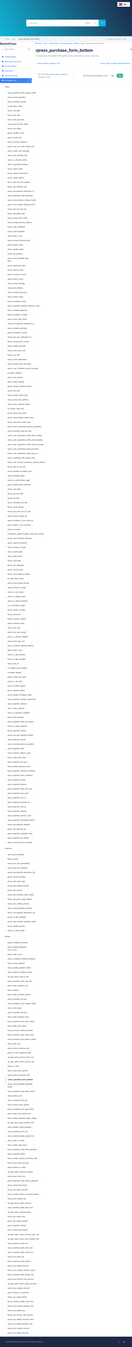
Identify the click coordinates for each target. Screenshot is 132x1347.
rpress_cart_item (14, 115)
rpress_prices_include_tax (17, 516)
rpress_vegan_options (16, 178)
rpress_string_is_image (16, 610)
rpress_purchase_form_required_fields (20, 93)
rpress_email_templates (16, 97)
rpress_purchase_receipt (17, 102)
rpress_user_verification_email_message (20, 368)
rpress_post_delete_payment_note (20, 1306)
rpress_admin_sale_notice (17, 1145)
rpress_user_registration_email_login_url (20, 453)
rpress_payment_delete (16, 1154)
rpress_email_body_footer (17, 1185)
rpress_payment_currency (17, 731)
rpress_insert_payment (16, 963)
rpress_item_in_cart (15, 236)
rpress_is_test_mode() (16, 931)
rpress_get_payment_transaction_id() (20, 872)
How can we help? (52, 74)
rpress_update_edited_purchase (19, 1127)
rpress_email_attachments (17, 359)
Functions (8, 848)
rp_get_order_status (15, 106)
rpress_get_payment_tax (17, 829)
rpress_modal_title (14, 138)
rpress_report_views (15, 245)
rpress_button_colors (15, 279)
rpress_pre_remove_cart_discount (20, 1315)
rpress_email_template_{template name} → (116, 63)
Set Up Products (11, 66)
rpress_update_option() (16, 926)
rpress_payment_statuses (17, 704)
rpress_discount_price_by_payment (20, 744)
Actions (7, 937)
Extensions (9, 71)
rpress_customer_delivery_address (20, 646)
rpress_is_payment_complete (18, 713)
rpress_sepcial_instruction (17, 543)
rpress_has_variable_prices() (18, 904)
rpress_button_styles (15, 297)
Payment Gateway (11, 76)
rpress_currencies (14, 614)
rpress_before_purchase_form (19, 1075)
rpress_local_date (14, 561)
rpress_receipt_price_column (18, 342)
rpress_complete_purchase (18, 943)
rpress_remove (13, 990)
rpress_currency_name (16, 623)
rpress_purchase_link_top (17, 999)
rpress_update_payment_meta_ (19, 766)
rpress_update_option (16, 249)
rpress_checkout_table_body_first (20, 1208)
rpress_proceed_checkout (17, 142)
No (112, 76)
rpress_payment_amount (17, 740)
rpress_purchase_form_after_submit (20, 1021)
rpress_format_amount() (16, 877)
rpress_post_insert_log (16, 1176)
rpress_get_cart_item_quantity (19, 182)
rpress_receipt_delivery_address (20, 222)
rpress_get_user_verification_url (19, 337)
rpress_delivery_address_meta (19, 753)
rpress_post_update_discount (19, 1288)
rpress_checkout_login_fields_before (20, 1091)
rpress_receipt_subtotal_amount (19, 386)
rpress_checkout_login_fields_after (20, 1035)
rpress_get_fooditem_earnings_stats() (20, 922)
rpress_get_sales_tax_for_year (19, 511)
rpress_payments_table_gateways (20, 196)
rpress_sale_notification (16, 227)
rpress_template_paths (16, 476)
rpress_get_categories (16, 565)
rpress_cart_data (14, 111)
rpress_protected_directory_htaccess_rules (20, 306)
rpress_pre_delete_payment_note (20, 1324)
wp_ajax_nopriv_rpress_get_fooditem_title (20, 1239)
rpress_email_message (16, 283)
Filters (7, 87)
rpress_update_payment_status (19, 968)
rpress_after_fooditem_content (19, 995)
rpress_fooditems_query (17, 301)
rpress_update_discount (16, 346)
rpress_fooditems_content (17, 333)
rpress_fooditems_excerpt (17, 315)
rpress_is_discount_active (17, 160)
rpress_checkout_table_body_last (20, 1248)
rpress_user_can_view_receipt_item (20, 146)
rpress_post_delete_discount (18, 1328)
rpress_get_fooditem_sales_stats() (20, 895)
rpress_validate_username (17, 328)
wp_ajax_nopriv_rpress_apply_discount (20, 1284)
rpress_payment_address (17, 784)
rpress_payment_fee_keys (17, 762)
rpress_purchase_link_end (17, 1012)
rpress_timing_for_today (17, 547)
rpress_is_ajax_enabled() (17, 917)
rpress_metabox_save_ (16, 133)
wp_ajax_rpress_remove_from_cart (20, 1057)
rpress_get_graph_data (16, 214)
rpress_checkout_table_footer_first (20, 1301)
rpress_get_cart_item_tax (17, 209)
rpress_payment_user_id (17, 798)
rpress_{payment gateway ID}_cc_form (17, 948)
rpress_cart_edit (14, 391)
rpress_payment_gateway (17, 811)
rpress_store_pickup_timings (18, 583)
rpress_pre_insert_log (16, 1257)
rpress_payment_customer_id (18, 802)
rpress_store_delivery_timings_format (20, 200)
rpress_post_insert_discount (18, 1163)
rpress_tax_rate (13, 498)
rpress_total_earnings (16, 717)
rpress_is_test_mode (16, 592)
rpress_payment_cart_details (18, 838)
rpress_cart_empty (14, 1008)
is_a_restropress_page (16, 605)
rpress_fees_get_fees (16, 120)
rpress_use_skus (14, 628)
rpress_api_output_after (16, 1217)
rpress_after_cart (14, 1044)
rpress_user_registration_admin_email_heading (20, 440)
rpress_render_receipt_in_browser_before (20, 1194)
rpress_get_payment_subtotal (19, 825)
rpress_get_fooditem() (16, 855)
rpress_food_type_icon (16, 641)
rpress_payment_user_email (18, 793)
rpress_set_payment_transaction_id (20, 324)
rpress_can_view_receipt (17, 632)
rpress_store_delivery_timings (19, 574)
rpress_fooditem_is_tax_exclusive (20, 520)
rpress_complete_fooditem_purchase (20, 959)
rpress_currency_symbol (17, 619)
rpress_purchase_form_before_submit (20, 1039)
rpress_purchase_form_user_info (20, 981)
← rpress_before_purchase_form (48, 63)
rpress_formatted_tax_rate (17, 503)
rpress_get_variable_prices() (18, 886)
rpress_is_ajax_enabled (16, 655)
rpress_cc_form (13, 1066)
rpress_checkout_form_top (17, 1100)
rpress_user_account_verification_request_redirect (20, 462)
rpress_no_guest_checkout (18, 601)
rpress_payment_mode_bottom (19, 1261)
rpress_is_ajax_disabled (17, 659)
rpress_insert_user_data (17, 677)
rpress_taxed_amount (16, 507)
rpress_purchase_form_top (18, 1132)
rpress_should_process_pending (20, 842)
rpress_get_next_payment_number (20, 735)
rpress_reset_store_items (17, 319)
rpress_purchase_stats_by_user (19, 431)
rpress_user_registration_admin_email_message (20, 444)
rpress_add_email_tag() (16, 881)
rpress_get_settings (15, 288)
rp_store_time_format (16, 579)
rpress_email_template (16, 231)
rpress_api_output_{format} (18, 1221)
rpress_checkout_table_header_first (20, 1136)
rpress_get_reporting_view (17, 155)
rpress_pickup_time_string (17, 218)
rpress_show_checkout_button (19, 404)
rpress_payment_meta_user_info (20, 789)
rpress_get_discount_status (18, 124)
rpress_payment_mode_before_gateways (20, 1181)
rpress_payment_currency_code (19, 816)
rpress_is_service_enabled (18, 637)
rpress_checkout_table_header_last (20, 1275)
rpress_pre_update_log (16, 1310)
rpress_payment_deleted (17, 1225)
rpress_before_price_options (18, 1105)
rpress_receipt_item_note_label (19, 364)
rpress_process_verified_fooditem (20, 1030)
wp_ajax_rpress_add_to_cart (18, 977)
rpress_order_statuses (16, 708)
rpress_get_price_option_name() (20, 899)
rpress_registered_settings (18, 164)
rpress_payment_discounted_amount (20, 820)
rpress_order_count (15, 650)
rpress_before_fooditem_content (20, 972)
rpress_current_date (15, 552)
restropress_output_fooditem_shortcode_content (20, 534)
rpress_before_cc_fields (17, 1167)
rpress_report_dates (15, 169)
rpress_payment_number (17, 780)
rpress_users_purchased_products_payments (20, 427)
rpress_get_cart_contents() (18, 868)
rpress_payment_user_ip (17, 807)
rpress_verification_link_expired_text (20, 458)
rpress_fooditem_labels (16, 686)
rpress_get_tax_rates (15, 270)
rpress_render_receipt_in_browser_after (20, 1158)
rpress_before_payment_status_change (20, 1118)
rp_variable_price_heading (17, 668)
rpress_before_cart (15, 1096)
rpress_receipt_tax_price (17, 274)
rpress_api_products (15, 254)
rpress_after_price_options (18, 1071)
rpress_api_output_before (17, 1297)
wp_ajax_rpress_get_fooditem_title (20, 1123)
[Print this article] (131, 49)
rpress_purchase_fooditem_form (20, 471)
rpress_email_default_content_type (20, 418)
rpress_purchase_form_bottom (20, 1080)
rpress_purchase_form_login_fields (20, 1109)
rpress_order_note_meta (17, 758)
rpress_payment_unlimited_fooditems (20, 771)
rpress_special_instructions (18, 173)
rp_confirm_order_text (16, 409)
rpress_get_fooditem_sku (17, 187)
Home (7, 39)
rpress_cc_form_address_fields (19, 1053)
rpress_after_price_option (17, 1026)
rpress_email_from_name (17, 413)
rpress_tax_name (14, 529)
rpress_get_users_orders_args (19, 422)
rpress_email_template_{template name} (20, 1085)
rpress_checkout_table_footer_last (20, 1252)
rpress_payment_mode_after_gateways (20, 1149)
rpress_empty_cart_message (18, 151)
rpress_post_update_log (17, 1199)
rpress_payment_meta (16, 749)
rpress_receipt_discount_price (19, 240)
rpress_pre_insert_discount (18, 1190)
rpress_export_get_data (16, 266)
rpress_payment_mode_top (18, 1243)
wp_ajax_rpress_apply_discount (19, 1203)
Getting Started (10, 57)
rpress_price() (13, 859)
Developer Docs (11, 80)
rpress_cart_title (14, 355)
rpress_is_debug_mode (16, 596)
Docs (14, 39)
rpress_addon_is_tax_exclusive (19, 525)
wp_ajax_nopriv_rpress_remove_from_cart (20, 1234)
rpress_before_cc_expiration (18, 1293)
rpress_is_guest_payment (17, 726)
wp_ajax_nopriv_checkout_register (20, 1172)
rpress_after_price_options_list (19, 1114)
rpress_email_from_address (18, 400)
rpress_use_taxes (14, 489)
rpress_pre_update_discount (18, 1266)
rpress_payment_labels (16, 690)
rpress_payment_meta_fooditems (20, 775)
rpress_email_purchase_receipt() (20, 908)
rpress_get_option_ (15, 129)
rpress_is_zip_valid (15, 681)
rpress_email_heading (16, 382)
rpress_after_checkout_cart (18, 986)
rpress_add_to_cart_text (17, 467)
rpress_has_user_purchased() (18, 863)
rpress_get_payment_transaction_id (20, 191)
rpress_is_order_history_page (19, 480)
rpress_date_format (15, 556)
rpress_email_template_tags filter (18, 259)
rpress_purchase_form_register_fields (20, 1004)
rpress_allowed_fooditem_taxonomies (20, 699)
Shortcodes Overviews (13, 62)
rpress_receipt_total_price (17, 292)
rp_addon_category (15, 373)
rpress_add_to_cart (15, 954)
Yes (119, 76)
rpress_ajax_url (13, 664)
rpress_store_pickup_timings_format (20, 205)
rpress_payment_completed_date (20, 834)
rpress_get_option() (15, 890)
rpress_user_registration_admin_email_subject (20, 435)
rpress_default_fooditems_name (20, 695)
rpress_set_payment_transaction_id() (20, 913)
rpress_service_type (15, 570)
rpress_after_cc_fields (16, 1141)
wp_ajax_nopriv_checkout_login (19, 1212)
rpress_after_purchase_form (18, 1017)
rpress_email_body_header (18, 1230)
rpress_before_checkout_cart (18, 1048)
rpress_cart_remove (15, 377)
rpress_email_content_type (18, 395)
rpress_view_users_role (16, 351)
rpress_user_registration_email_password (20, 449)
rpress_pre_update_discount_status (20, 1319)
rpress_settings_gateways (17, 310)
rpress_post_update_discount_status (20, 1270)
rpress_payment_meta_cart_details (20, 722)
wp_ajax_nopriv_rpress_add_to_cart (20, 1062)
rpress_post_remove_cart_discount (20, 1279)
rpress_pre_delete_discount (18, 1333)
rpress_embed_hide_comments (19, 485)
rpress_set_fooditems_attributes (20, 538)
